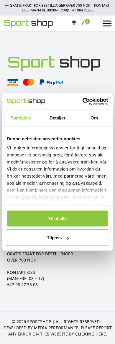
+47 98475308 (81, 10)
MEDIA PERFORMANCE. (57, 327)
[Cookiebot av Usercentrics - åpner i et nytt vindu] (82, 101)
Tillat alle (57, 218)
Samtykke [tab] (21, 117)
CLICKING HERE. (91, 334)
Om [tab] (94, 117)
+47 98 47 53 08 (22, 284)
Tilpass (54, 237)
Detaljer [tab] (58, 117)
